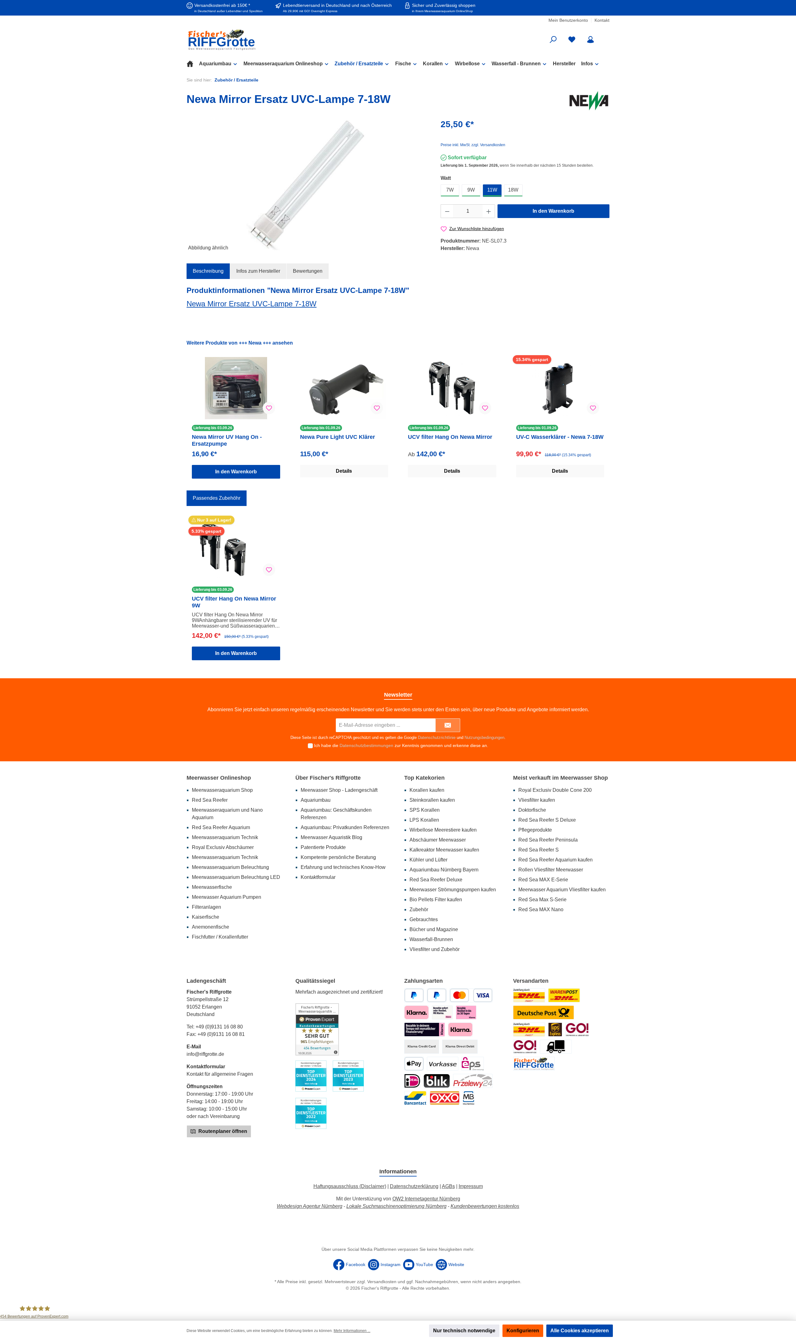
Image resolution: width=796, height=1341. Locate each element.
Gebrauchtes (424, 919)
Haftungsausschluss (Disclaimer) (349, 1186)
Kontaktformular (318, 877)
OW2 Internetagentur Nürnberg (426, 1198)
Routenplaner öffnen (222, 1131)
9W (471, 190)
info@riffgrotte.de (205, 1054)
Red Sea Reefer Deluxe (436, 879)
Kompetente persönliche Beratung (338, 857)
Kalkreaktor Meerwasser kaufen (444, 849)
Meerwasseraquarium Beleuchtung (230, 867)
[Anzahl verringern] (447, 211)
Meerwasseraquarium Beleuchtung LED (236, 877)
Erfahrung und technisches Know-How (343, 867)
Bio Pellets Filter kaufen (436, 899)
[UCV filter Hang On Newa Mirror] (452, 388)
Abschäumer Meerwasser (438, 839)
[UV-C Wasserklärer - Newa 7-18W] (560, 388)
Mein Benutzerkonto (568, 20)
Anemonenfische (210, 927)
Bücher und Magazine (434, 929)
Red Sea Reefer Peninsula (548, 839)
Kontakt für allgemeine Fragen (220, 1074)
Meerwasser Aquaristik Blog (331, 837)
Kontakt (602, 20)
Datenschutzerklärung (414, 1186)
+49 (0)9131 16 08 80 (219, 1026)
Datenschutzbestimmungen (366, 745)
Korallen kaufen (427, 790)
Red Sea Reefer (210, 800)
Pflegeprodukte (535, 830)
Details (344, 471)
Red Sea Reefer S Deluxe (547, 820)
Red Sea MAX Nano (540, 909)
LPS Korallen (424, 820)
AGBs (448, 1186)
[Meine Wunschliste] (572, 39)
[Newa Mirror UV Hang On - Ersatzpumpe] (236, 388)
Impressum (471, 1186)
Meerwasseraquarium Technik (225, 837)
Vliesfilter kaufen (536, 800)
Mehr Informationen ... (352, 1331)
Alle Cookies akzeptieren (579, 1330)
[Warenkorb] (605, 37)
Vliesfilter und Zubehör (435, 949)
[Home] (193, 63)
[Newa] (588, 100)
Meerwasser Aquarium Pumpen (226, 897)
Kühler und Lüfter (428, 859)
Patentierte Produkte (323, 847)
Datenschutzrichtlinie (437, 737)
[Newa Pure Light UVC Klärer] (344, 388)
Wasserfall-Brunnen (431, 939)
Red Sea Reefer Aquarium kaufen (555, 859)
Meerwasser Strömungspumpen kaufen (453, 889)
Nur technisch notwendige (464, 1330)
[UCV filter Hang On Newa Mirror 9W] (236, 550)
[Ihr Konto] (590, 39)
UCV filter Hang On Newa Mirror (450, 437)
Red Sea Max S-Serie (542, 899)
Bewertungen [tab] (307, 271)
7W (450, 190)
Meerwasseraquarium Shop (222, 790)
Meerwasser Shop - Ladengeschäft (339, 790)
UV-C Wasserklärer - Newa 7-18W (560, 437)
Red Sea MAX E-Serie (543, 879)
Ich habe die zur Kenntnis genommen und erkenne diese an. (401, 745)
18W (513, 190)
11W (492, 190)
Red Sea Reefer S (538, 849)
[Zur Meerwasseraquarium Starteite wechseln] (255, 39)
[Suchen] (553, 39)
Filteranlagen (206, 907)
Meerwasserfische (212, 887)
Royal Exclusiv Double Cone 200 (555, 790)
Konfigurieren (523, 1330)
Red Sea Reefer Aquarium (221, 827)
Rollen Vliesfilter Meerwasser (550, 869)
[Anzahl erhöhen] (488, 211)
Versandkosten (381, 1281)
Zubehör (419, 909)
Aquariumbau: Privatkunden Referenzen (345, 827)
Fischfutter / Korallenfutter (220, 937)
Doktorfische (532, 810)
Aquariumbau (316, 800)
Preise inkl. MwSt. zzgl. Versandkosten (473, 145)
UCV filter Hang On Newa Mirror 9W (234, 602)
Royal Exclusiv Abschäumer (223, 847)
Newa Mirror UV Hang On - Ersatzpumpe (227, 440)
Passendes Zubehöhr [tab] (216, 498)
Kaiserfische (205, 917)
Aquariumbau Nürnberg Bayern (444, 869)
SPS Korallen (425, 810)
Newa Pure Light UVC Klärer (337, 437)
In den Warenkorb (553, 211)
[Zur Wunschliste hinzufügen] (269, 408)
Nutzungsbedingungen (484, 737)
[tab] (208, 271)
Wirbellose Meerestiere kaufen (443, 830)
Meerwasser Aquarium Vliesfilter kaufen (562, 889)
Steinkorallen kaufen (432, 800)
